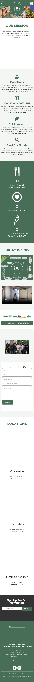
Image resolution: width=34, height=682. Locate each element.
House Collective (26, 676)
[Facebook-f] (15, 668)
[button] (32, 8)
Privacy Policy (12, 661)
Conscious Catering (17, 103)
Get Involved (17, 124)
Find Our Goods (17, 145)
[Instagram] (19, 668)
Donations (17, 82)
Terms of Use (22, 661)
